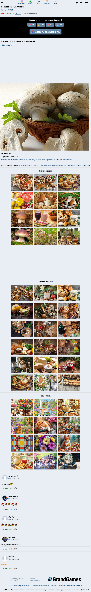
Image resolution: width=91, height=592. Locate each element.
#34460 (7, 45)
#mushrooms (67, 160)
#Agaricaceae (56, 165)
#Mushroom (86, 165)
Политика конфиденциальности (19, 586)
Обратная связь (35, 581)
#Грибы (48, 160)
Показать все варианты (47, 31)
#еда (33, 160)
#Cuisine (78, 165)
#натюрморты (40, 160)
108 (42, 24)
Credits (32, 579)
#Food (42, 165)
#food (53, 160)
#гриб (30, 160)
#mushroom (14, 160)
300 (60, 24)
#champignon (5, 160)
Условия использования (41, 586)
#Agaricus (36, 165)
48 (33, 24)
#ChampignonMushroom (24, 165)
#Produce (64, 165)
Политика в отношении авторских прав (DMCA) (66, 586)
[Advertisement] (45, 66)
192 (51, 24)
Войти (87, 2)
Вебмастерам (14, 581)
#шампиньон (23, 160)
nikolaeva (18, 14)
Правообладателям (16, 579)
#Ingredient (48, 165)
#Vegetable (71, 165)
